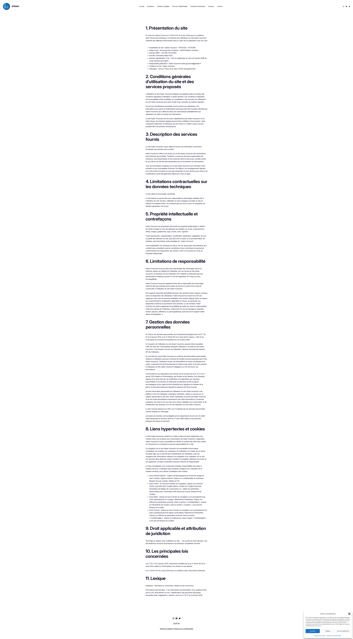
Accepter (312, 631)
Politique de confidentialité (333, 635)
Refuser (328, 631)
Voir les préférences (343, 631)
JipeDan (15, 6)
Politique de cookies (319, 635)
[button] (349, 614)
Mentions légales (166, 629)
